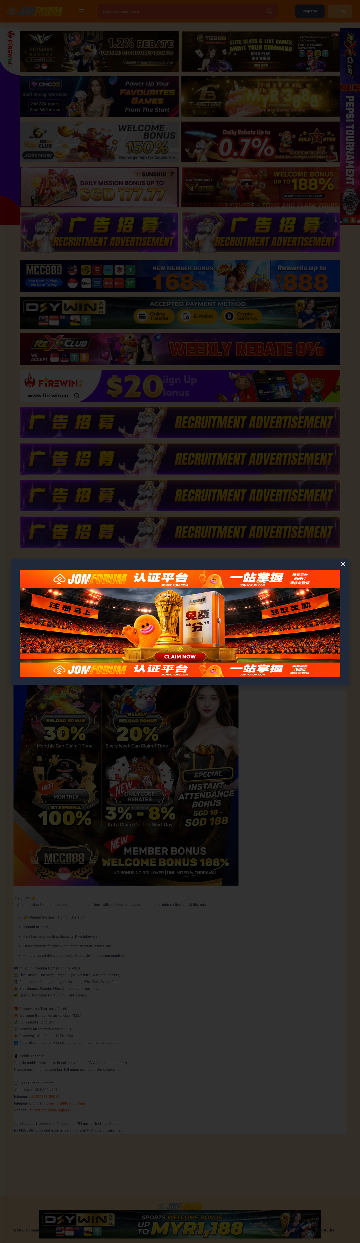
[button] (343, 564)
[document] (180, 621)
